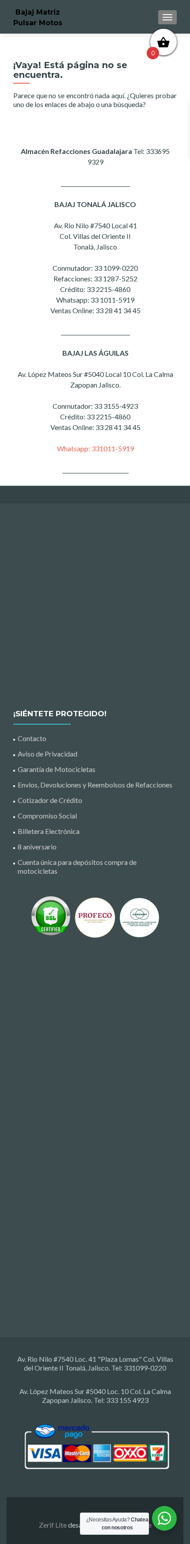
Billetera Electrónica (49, 831)
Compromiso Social (47, 815)
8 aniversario (37, 846)
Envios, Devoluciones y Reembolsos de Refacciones (95, 784)
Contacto (32, 738)
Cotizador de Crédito (50, 800)
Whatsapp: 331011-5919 (95, 448)
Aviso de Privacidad (47, 753)
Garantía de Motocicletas (56, 769)
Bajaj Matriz (37, 12)
